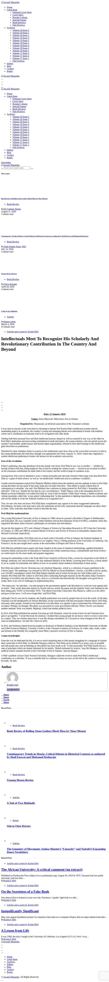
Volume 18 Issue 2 (20, 48)
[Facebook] (2, 78)
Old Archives (18, 61)
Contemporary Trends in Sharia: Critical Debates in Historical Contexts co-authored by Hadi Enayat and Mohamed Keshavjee (44, 236)
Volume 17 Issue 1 (20, 58)
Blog (9, 66)
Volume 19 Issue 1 (20, 43)
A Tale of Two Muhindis (9, 311)
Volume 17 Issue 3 (20, 53)
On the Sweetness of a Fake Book (25, 891)
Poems (15, 820)
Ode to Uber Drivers (19, 826)
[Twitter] (2, 81)
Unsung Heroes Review (9, 274)
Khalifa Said (12, 685)
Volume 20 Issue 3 (20, 30)
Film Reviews (18, 25)
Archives (11, 27)
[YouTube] (2, 83)
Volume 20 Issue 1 (20, 35)
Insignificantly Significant (20, 911)
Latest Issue (12, 10)
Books (10, 71)
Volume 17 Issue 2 (20, 56)
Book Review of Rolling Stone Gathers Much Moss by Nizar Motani (24, 198)
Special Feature (19, 20)
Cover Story (17, 15)
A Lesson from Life (15, 930)
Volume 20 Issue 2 (20, 33)
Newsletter (6, 162)
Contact (10, 68)
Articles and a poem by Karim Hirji (22, 331)
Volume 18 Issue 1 (20, 50)
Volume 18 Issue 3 (20, 45)
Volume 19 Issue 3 (20, 38)
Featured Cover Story (22, 12)
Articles (10, 317)
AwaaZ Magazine (11, 977)
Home (9, 7)
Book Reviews (19, 22)
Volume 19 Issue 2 (20, 40)
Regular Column (19, 17)
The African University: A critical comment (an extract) (41, 869)
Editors (10, 63)
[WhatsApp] (2, 86)
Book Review (13, 204)
